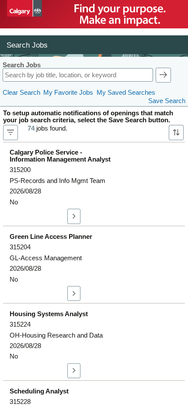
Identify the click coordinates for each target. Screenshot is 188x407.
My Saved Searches (126, 92)
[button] (163, 75)
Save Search (166, 100)
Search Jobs (22, 65)
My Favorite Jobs (68, 92)
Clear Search (21, 92)
